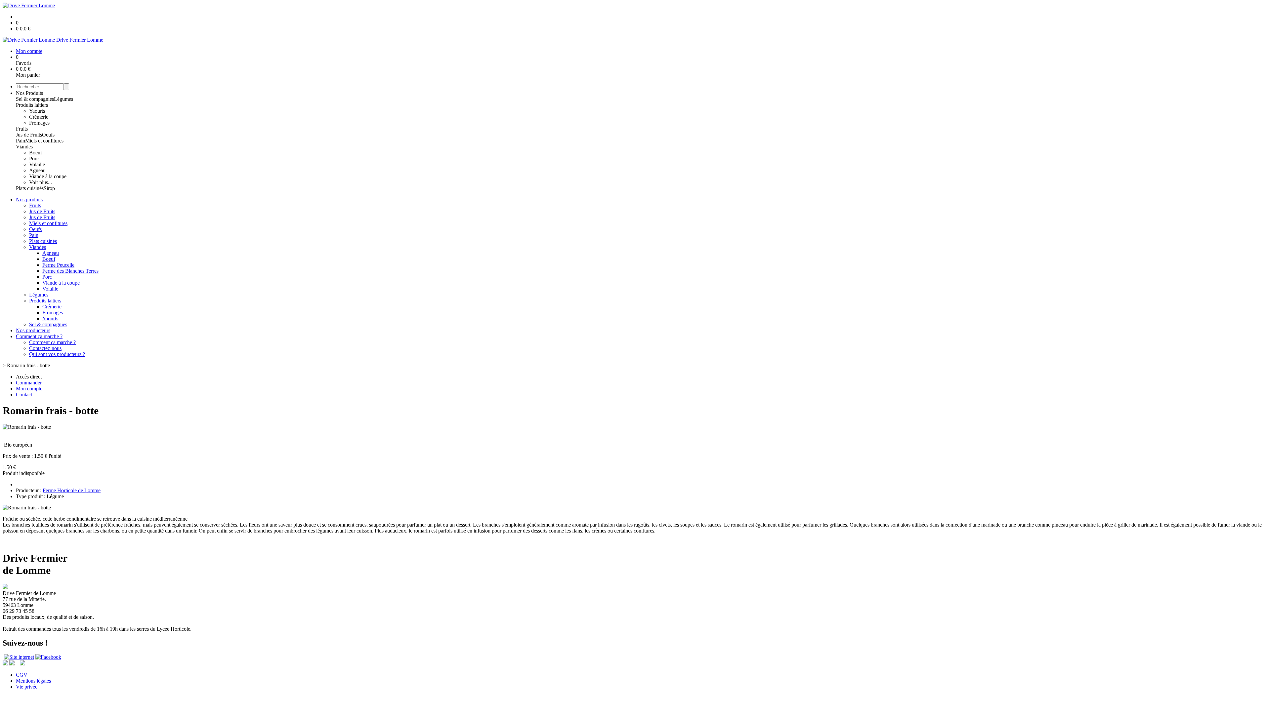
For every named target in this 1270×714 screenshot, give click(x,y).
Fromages (39, 123)
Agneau (37, 170)
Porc (34, 158)
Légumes (63, 99)
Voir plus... (40, 182)
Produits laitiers (32, 105)
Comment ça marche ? (39, 336)
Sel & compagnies (35, 99)
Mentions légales (33, 681)
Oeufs (48, 135)
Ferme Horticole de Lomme (72, 490)
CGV (21, 675)
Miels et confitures (44, 140)
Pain (20, 140)
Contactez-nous (45, 348)
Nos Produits (29, 93)
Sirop (49, 188)
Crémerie (38, 117)
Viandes (24, 146)
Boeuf (35, 152)
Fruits (22, 129)
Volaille (37, 164)
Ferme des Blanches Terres (70, 271)
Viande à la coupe (47, 176)
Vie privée (26, 687)
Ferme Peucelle (58, 265)
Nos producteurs (33, 330)
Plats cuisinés (30, 188)
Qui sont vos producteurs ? (57, 354)
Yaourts (37, 111)
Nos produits (29, 199)
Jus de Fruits (29, 135)
